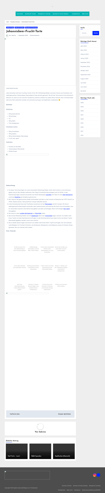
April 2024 (84, 46)
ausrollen (49, 194)
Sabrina (14, 35)
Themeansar (33, 488)
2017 (82, 131)
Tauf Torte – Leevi (14, 456)
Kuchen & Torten (30, 14)
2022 (82, 111)
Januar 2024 (84, 58)
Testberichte (76, 14)
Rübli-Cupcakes (36, 456)
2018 (82, 127)
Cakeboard (34, 216)
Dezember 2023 (85, 62)
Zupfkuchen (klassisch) (62, 456)
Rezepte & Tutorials (44, 14)
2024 (82, 102)
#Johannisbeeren (34, 35)
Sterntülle (38, 213)
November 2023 (85, 66)
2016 (82, 135)
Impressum (77, 490)
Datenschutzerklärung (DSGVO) (91, 490)
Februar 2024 (85, 54)
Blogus (26, 488)
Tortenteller (48, 216)
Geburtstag (10, 27)
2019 (82, 123)
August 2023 (84, 78)
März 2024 (84, 50)
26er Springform (68, 194)
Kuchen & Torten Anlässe (61, 14)
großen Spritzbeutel (26, 213)
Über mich (85, 14)
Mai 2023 (83, 91)
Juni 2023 (84, 87)
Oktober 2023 (85, 70)
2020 (82, 119)
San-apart (66, 208)
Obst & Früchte (19, 27)
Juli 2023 (83, 83)
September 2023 (85, 74)
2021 (82, 115)
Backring (17, 197)
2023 (82, 106)
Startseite (20, 14)
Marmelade (48, 204)
